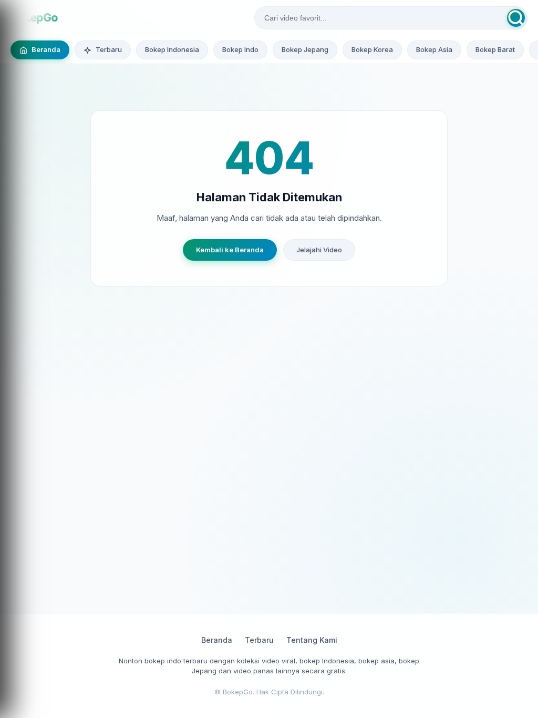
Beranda (216, 639)
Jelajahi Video (319, 249)
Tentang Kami (311, 639)
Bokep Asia (434, 49)
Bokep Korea (372, 49)
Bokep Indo (240, 49)
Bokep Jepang (305, 49)
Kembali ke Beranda (230, 249)
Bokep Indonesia (172, 49)
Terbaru (259, 639)
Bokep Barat (495, 49)
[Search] (516, 18)
